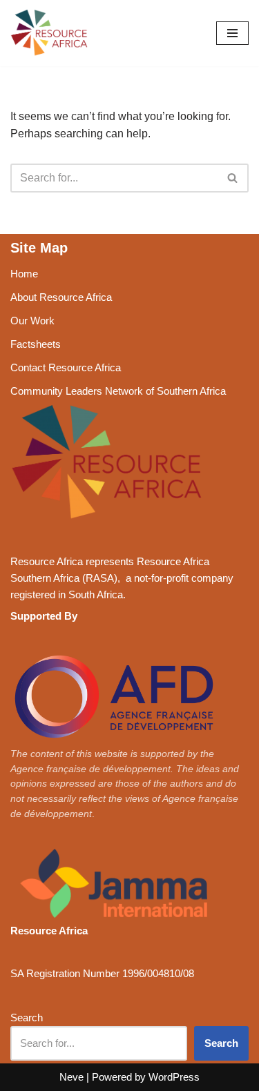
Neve (71, 1077)
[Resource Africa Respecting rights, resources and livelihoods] (51, 33)
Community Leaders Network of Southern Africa (118, 391)
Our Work (32, 320)
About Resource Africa (61, 297)
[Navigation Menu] (232, 33)
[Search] (233, 178)
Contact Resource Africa (65, 367)
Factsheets (35, 344)
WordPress (174, 1077)
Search (26, 1017)
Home (24, 273)
